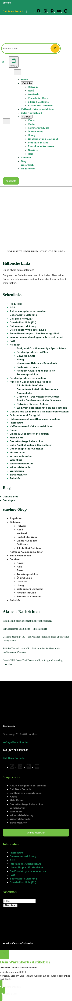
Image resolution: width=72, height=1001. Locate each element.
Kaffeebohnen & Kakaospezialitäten (31, 426)
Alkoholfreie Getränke (30, 385)
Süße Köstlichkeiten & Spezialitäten (31, 445)
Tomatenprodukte (27, 374)
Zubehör (15, 478)
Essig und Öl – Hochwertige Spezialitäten (41, 348)
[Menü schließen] (17, 72)
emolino (9, 725)
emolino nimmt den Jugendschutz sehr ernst (36, 337)
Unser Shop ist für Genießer (26, 448)
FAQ (12, 341)
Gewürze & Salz (26, 355)
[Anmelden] (3, 62)
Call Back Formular (14, 11)
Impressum (16, 422)
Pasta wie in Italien (28, 367)
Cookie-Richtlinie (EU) (23, 322)
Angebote (11, 180)
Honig (20, 359)
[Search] (55, 48)
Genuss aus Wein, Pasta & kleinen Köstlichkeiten (39, 411)
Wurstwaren (17, 471)
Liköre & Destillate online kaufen (29, 433)
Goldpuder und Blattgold (25, 415)
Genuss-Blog (11, 496)
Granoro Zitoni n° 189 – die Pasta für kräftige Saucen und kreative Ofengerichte (36, 638)
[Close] (4, 954)
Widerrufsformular (20, 467)
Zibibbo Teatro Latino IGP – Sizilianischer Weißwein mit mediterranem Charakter (31, 650)
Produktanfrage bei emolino (26, 441)
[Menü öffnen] (6, 121)
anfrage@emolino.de (15, 742)
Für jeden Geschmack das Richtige (31, 381)
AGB (12, 307)
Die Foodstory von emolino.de (28, 329)
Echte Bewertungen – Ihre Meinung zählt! (34, 333)
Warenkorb (16, 459)
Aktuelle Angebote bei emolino (28, 311)
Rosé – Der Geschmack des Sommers (39, 400)
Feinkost (15, 344)
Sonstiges (9, 500)
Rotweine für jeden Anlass (32, 404)
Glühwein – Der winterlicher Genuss (38, 396)
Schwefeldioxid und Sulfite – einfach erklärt (25, 628)
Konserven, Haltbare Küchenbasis (37, 363)
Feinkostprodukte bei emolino (28, 378)
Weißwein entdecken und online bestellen (42, 407)
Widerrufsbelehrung (22, 463)
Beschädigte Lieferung (23, 314)
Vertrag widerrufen (21, 456)
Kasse (13, 430)
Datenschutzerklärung (23, 326)
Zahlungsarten (18, 474)
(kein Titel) (16, 303)
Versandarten (18, 452)
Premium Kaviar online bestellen (36, 370)
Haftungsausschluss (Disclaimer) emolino (35, 419)
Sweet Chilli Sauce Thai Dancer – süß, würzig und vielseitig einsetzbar (33, 662)
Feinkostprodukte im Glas (32, 352)
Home (24, 79)
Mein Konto (17, 437)
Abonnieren (10, 905)
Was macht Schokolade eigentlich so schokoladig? (27, 620)
